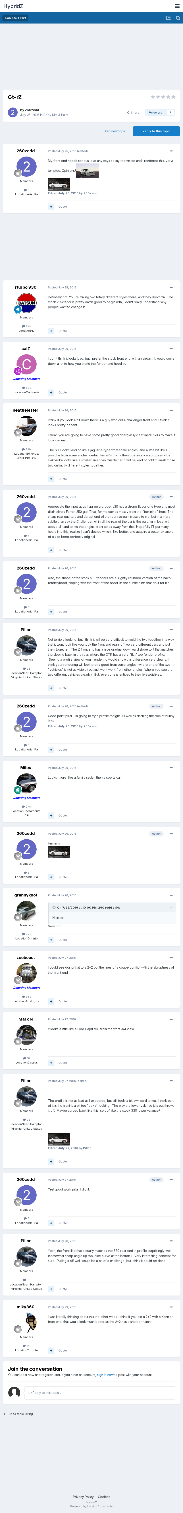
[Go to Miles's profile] (27, 783)
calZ (25, 348)
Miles (25, 767)
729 (28, 934)
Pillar (26, 629)
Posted (62, 151)
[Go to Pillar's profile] (27, 645)
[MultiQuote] (51, 207)
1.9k (28, 326)
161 (28, 1346)
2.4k (28, 806)
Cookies (104, 1497)
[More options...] (171, 151)
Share (134, 112)
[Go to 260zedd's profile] (13, 112)
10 (28, 1058)
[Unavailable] (87, 170)
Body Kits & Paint (56, 115)
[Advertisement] (55, 58)
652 (28, 996)
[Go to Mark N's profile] (27, 1035)
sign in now (105, 1375)
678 (28, 387)
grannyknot (25, 895)
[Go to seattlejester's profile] (27, 426)
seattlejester (25, 410)
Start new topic (115, 131)
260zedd (32, 110)
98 (28, 668)
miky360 (26, 1307)
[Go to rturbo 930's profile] (27, 303)
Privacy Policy (83, 1497)
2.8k (28, 449)
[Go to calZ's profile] (27, 364)
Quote (62, 206)
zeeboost (26, 957)
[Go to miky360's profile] (27, 1323)
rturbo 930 (26, 287)
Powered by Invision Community (91, 1506)
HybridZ (13, 6)
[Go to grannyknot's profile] (27, 911)
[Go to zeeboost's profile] (27, 973)
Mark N (26, 1019)
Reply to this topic (156, 131)
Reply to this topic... (46, 1393)
